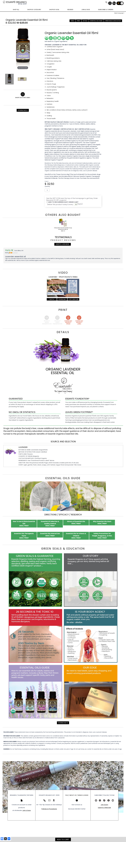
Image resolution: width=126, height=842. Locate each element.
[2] (10, 253)
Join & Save (26, 810)
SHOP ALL (16, 9)
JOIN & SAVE (106, 2)
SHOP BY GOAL (54, 9)
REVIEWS (70, 9)
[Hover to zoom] (23, 48)
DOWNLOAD (23, 110)
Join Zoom (104, 805)
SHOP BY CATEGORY (34, 9)
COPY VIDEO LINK (73, 299)
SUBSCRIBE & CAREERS (105, 9)
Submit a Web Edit (104, 808)
